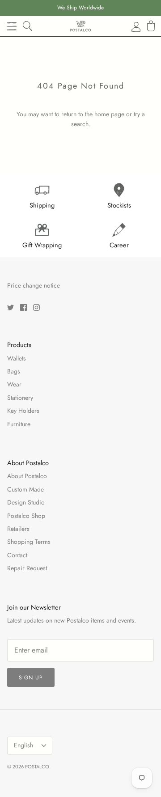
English (23, 745)
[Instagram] (36, 307)
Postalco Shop (26, 515)
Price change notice (33, 285)
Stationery (20, 397)
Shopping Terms (29, 541)
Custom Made (25, 489)
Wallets (16, 358)
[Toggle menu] (11, 26)
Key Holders (23, 410)
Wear (14, 384)
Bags (13, 371)
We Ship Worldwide (80, 8)
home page (109, 114)
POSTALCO (37, 766)
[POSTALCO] (80, 26)
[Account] (130, 26)
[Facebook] (23, 307)
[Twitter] (10, 307)
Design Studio (26, 502)
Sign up (31, 678)
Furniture (18, 424)
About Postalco (27, 475)
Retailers (18, 528)
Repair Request (27, 568)
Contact (17, 555)
